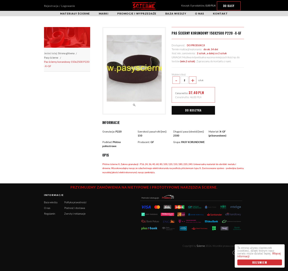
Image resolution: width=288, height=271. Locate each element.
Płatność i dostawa (74, 207)
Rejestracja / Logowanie (59, 5)
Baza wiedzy (175, 13)
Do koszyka (193, 110)
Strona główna (66, 53)
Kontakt (220, 13)
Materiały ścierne (75, 13)
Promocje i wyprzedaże (136, 13)
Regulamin (49, 213)
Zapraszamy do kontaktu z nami (213, 61)
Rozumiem (259, 262)
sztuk (189, 80)
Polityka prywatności (75, 202)
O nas (199, 13)
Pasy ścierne (51, 57)
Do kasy (228, 6)
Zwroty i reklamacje (75, 213)
